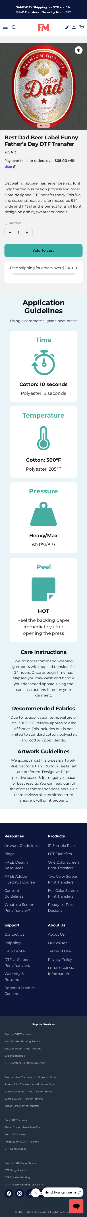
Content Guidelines (13, 893)
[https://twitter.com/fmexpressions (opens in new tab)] (30, 1193)
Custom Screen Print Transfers (22, 1048)
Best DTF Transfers (15, 1134)
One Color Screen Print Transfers (63, 865)
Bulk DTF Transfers (15, 1120)
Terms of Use (59, 951)
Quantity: (12, 223)
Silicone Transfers (14, 1055)
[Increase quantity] (26, 232)
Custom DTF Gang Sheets (20, 1163)
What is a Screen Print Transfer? (19, 908)
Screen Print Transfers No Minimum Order (30, 1084)
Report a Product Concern (19, 991)
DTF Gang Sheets (15, 1148)
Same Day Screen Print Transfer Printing (28, 1091)
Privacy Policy (60, 960)
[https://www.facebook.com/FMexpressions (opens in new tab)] (8, 1193)
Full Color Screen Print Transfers (63, 893)
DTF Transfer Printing (17, 1177)
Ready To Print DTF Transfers (21, 1141)
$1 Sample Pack (62, 845)
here (64, 789)
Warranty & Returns (14, 977)
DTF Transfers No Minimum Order (25, 1062)
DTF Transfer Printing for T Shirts (24, 1184)
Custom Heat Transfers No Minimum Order (30, 1077)
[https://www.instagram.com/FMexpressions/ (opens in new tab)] (19, 1193)
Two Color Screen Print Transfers (63, 879)
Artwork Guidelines (21, 845)
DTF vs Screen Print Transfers (17, 963)
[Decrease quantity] (10, 232)
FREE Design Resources (16, 865)
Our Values (57, 943)
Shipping (12, 943)
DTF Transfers (60, 854)
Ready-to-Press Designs (61, 908)
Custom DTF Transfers (17, 1034)
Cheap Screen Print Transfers (21, 1105)
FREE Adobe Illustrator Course (19, 879)
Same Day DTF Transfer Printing (23, 1098)
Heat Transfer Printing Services (23, 1041)
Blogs (9, 854)
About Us (56, 934)
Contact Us (14, 934)
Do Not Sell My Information (61, 971)
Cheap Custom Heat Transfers (22, 1127)
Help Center (15, 951)
